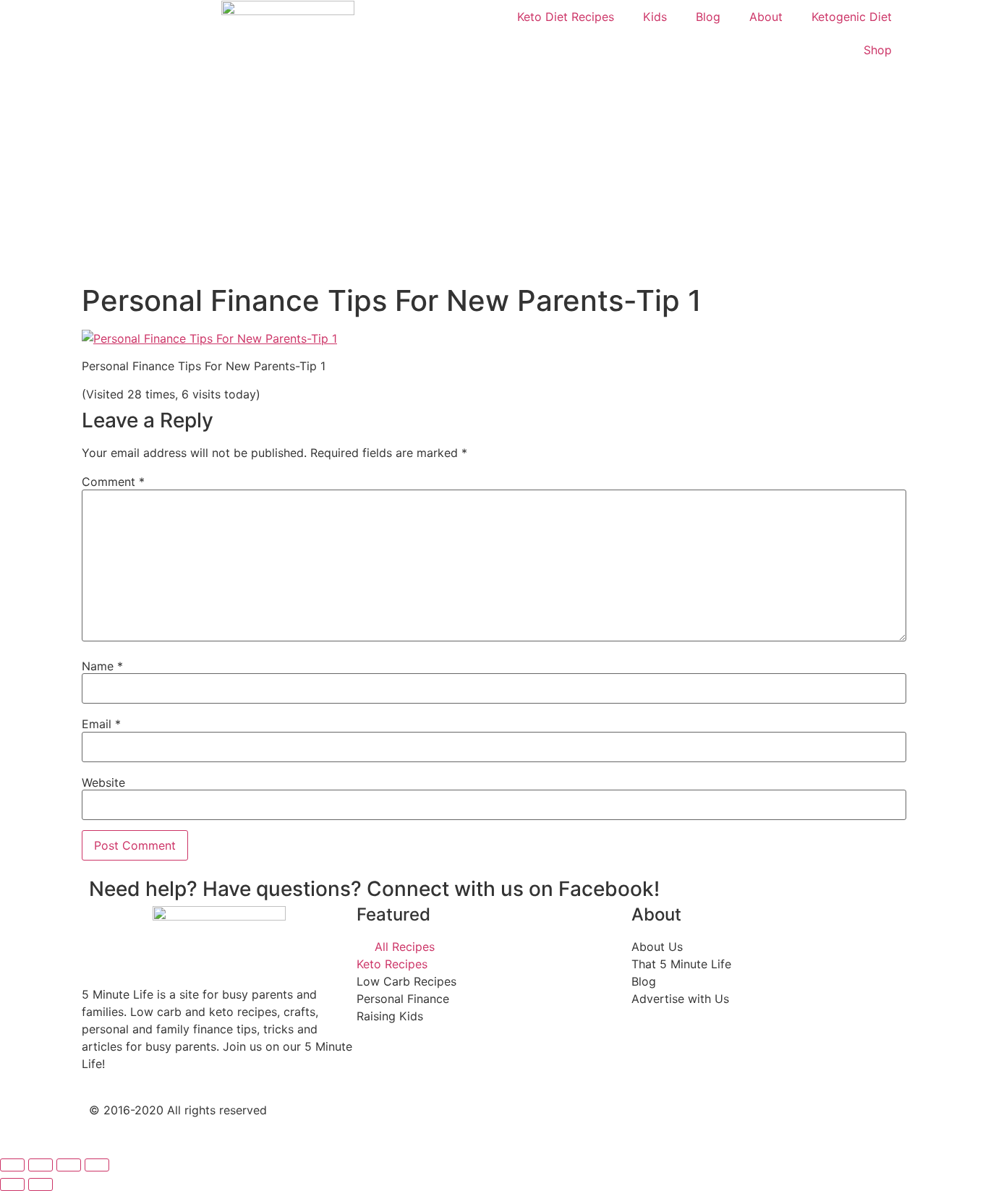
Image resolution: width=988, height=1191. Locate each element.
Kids (655, 16)
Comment (113, 481)
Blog (708, 16)
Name (102, 666)
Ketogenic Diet (852, 16)
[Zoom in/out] (97, 1164)
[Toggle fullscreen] (68, 1164)
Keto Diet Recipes (565, 16)
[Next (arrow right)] (40, 1184)
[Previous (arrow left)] (12, 1184)
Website (103, 782)
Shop (878, 50)
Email (101, 724)
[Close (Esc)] (12, 1164)
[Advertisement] (494, 175)
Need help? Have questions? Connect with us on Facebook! (374, 888)
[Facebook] (519, 1122)
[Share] (40, 1164)
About (766, 16)
